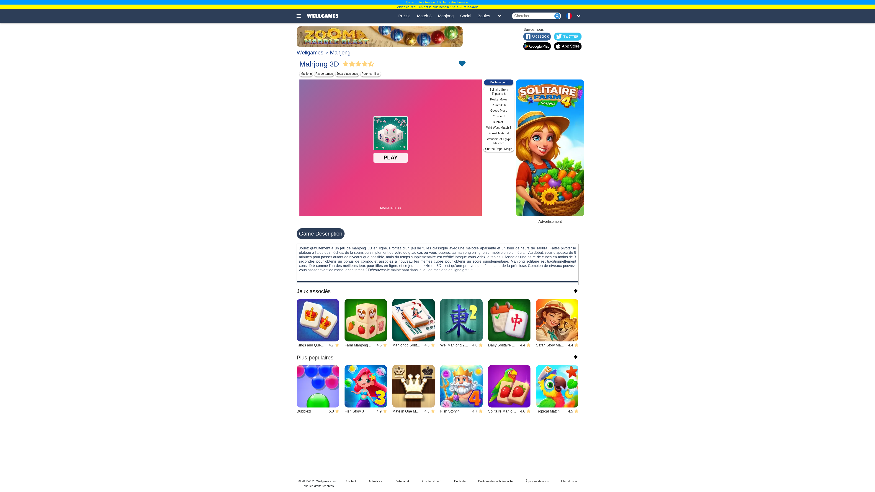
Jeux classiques (347, 73)
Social (465, 16)
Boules (484, 16)
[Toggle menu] (301, 16)
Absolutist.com (431, 481)
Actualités (375, 481)
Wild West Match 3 (498, 127)
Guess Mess (498, 110)
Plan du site (569, 481)
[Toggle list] (500, 16)
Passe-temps (324, 73)
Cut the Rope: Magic (498, 149)
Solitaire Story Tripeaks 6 (498, 91)
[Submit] (557, 16)
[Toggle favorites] (461, 64)
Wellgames (310, 52)
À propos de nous (537, 481)
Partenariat (402, 481)
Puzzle (404, 16)
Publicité (460, 481)
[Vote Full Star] (345, 64)
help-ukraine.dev (465, 7)
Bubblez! (498, 122)
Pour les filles (371, 73)
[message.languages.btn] (570, 16)
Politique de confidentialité (495, 481)
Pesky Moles (498, 99)
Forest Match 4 (499, 133)
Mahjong (446, 16)
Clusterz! (499, 116)
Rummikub (499, 105)
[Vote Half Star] (371, 64)
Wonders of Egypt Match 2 (499, 141)
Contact (351, 481)
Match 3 (424, 16)
